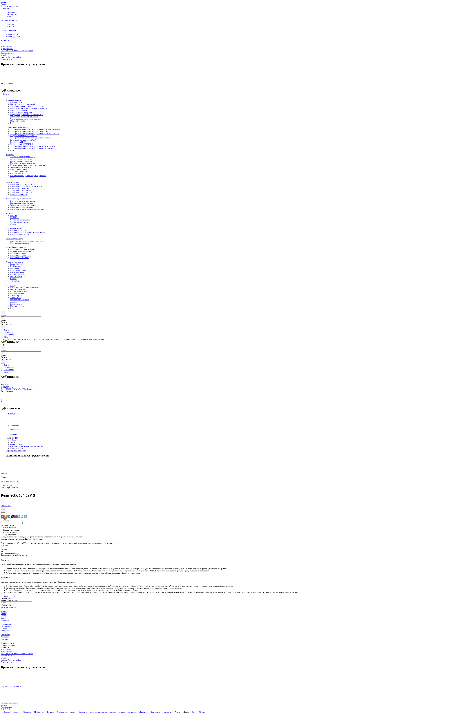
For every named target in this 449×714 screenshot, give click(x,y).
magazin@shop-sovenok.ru (11, 57)
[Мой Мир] (8, 516)
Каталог (4, 612)
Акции (3, 614)
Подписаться (6, 605)
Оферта (4, 705)
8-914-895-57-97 (17, 51)
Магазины (10, 26)
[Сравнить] (3, 511)
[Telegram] (25, 516)
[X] (12, 516)
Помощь (4, 639)
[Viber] (15, 516)
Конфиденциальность (9, 703)
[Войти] (2, 396)
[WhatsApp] (18, 516)
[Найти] (3, 326)
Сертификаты (11, 14)
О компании (10, 12)
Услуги (4, 618)
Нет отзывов (6, 506)
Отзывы (9, 16)
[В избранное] (3, 508)
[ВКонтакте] (2, 516)
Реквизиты (10, 24)
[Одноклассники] (5, 516)
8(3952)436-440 (7, 47)
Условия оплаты (12, 34)
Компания (5, 620)
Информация (6, 631)
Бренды (4, 616)
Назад (13, 440)
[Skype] (22, 516)
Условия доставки (13, 37)
